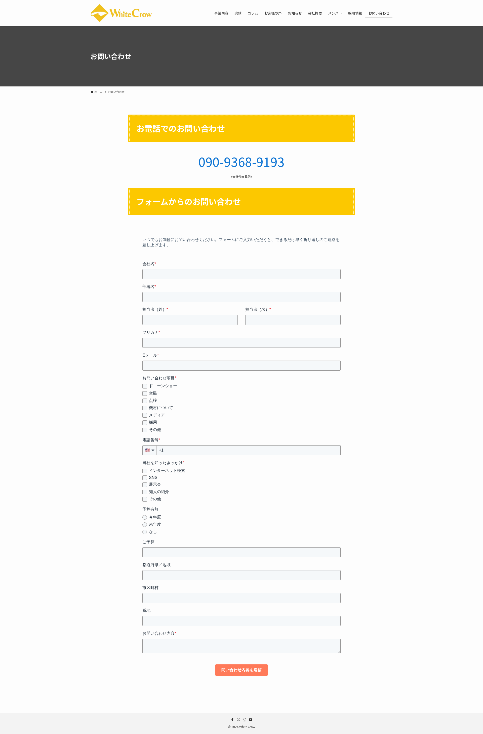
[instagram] (244, 719)
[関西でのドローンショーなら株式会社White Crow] (121, 13)
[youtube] (250, 719)
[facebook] (232, 719)
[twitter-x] (238, 719)
